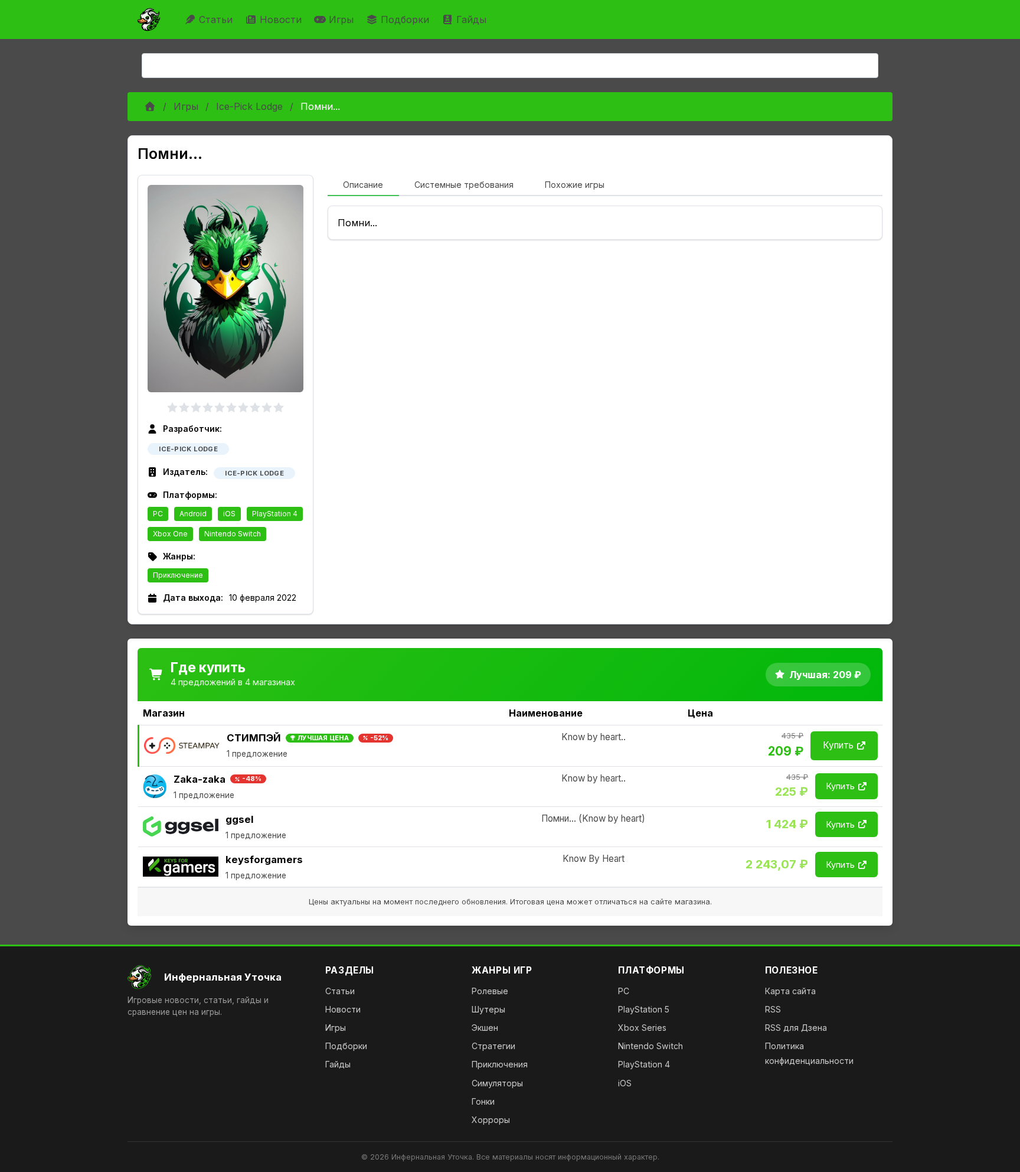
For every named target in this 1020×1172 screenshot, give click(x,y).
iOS (229, 513)
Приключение (178, 575)
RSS (773, 1009)
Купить (838, 745)
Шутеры (488, 1009)
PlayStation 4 (275, 513)
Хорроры (491, 1120)
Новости (281, 19)
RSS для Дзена (796, 1028)
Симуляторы (497, 1083)
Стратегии (493, 1046)
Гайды (471, 19)
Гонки (483, 1101)
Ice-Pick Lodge (249, 106)
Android (193, 513)
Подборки (405, 19)
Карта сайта (790, 991)
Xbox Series (642, 1028)
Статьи (216, 19)
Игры (341, 19)
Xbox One (170, 533)
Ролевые (490, 991)
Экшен (485, 1028)
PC (158, 513)
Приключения (500, 1064)
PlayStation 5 (643, 1009)
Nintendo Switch (232, 533)
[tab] (363, 185)
